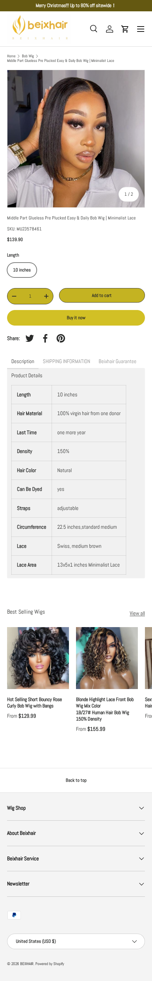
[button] (125, 29)
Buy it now (76, 318)
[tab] (23, 361)
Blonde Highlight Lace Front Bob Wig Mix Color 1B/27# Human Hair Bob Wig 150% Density (105, 709)
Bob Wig (28, 56)
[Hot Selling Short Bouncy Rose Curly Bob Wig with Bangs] (38, 658)
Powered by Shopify (49, 963)
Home (11, 56)
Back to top (76, 780)
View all (137, 613)
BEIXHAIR (27, 963)
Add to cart (102, 295)
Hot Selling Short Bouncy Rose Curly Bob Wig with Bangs (34, 702)
